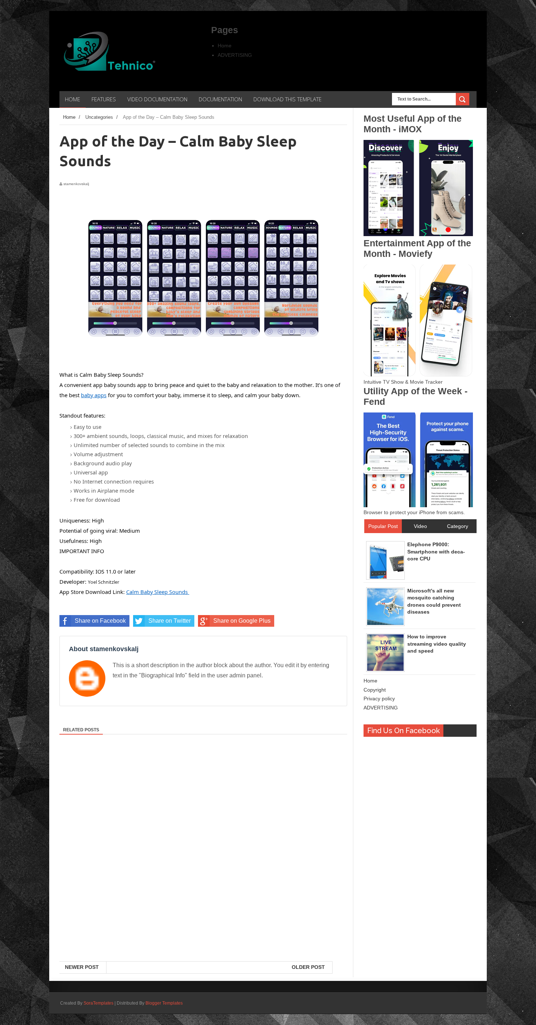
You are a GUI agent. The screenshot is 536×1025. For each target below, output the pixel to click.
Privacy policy (379, 698)
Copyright (375, 690)
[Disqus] (203, 867)
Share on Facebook (100, 621)
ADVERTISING (235, 55)
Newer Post (82, 967)
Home (225, 45)
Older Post (308, 967)
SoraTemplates (98, 1003)
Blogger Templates (164, 1003)
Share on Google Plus (242, 621)
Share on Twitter (169, 621)
